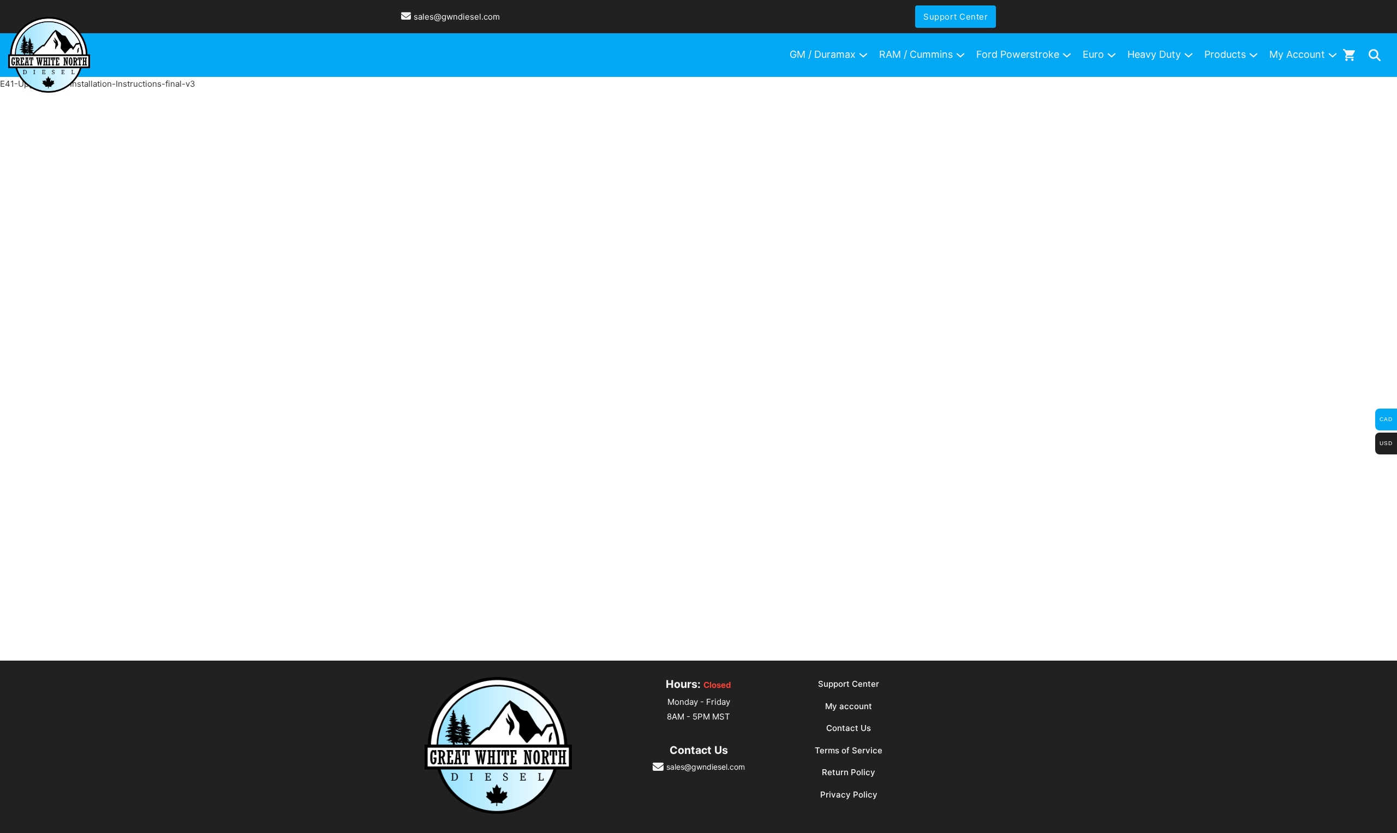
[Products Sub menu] (1253, 55)
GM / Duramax (823, 54)
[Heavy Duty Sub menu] (1188, 55)
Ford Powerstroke (1017, 54)
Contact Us (848, 728)
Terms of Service (848, 750)
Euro (1093, 54)
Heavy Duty (1154, 54)
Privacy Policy (848, 794)
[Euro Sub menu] (1112, 55)
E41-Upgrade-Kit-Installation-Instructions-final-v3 (97, 84)
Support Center (955, 16)
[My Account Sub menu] (1333, 55)
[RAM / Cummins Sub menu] (960, 55)
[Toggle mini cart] (1349, 54)
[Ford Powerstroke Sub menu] (1067, 55)
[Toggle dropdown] (1375, 55)
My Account (1297, 54)
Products (1225, 54)
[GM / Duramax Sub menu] (863, 55)
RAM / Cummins (916, 54)
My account (848, 706)
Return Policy (848, 772)
